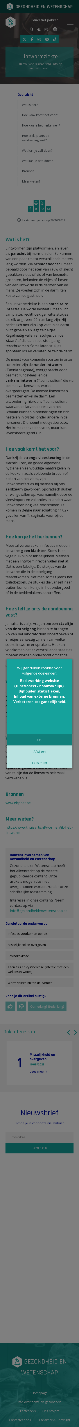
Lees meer (39, 763)
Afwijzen (40, 751)
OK (39, 740)
